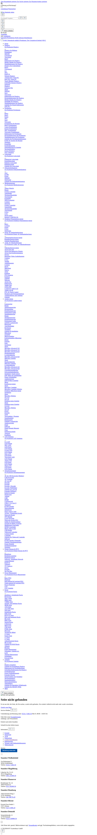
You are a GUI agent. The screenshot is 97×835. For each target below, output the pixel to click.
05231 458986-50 (11, 818)
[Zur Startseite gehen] (7, 12)
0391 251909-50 (11, 775)
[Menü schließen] (5, 49)
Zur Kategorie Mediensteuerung (14, 185)
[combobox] (9, 18)
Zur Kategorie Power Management (15, 574)
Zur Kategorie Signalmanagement (15, 472)
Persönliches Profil (12, 38)
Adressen (21, 38)
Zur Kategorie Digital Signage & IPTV (16, 551)
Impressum (8, 734)
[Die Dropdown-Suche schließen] (25, 17)
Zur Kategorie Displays (12, 47)
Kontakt (7, 733)
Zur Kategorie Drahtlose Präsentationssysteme (18, 220)
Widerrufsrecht (9, 745)
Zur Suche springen (23, 1)
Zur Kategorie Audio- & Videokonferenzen (17, 244)
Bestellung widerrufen (9, 750)
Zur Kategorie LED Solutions (13, 438)
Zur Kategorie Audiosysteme (13, 300)
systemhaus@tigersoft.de (8, 9)
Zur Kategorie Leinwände (12, 156)
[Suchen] (20, 17)
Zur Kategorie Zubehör (11, 661)
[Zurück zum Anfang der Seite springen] (3, 831)
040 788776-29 (10, 797)
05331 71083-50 (27, 714)
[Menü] (3, 14)
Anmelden (4, 34)
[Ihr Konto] (3, 27)
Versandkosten (33, 825)
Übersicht (4, 38)
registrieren (7, 36)
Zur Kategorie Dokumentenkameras (15, 169)
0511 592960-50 (11, 786)
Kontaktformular (16, 717)
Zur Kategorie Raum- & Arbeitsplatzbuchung (18, 234)
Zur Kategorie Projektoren (12, 110)
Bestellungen (28, 38)
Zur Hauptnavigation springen (38, 1)
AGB (6, 736)
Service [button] (3, 748)
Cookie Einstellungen (11, 740)
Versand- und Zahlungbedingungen (15, 743)
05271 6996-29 (10, 808)
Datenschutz (8, 738)
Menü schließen (8, 31)
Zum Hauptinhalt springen (9, 1)
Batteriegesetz (9, 741)
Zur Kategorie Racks (11, 591)
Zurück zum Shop (6, 707)
